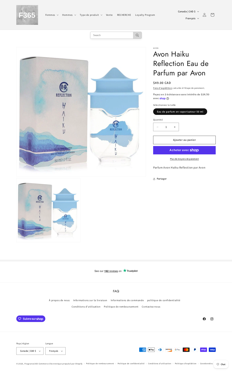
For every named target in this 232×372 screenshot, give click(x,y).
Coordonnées (206, 363)
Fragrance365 (31, 363)
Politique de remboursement (121, 306)
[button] (51, 15)
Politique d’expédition (185, 363)
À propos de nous (59, 300)
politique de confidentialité (163, 300)
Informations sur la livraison (90, 300)
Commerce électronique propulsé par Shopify (60, 363)
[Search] (137, 35)
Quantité (158, 119)
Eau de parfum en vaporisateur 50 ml (180, 111)
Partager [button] (162, 178)
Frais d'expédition (162, 88)
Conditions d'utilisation (86, 306)
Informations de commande (127, 300)
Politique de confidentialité (131, 363)
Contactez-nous (151, 306)
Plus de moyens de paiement (184, 158)
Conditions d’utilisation (159, 363)
